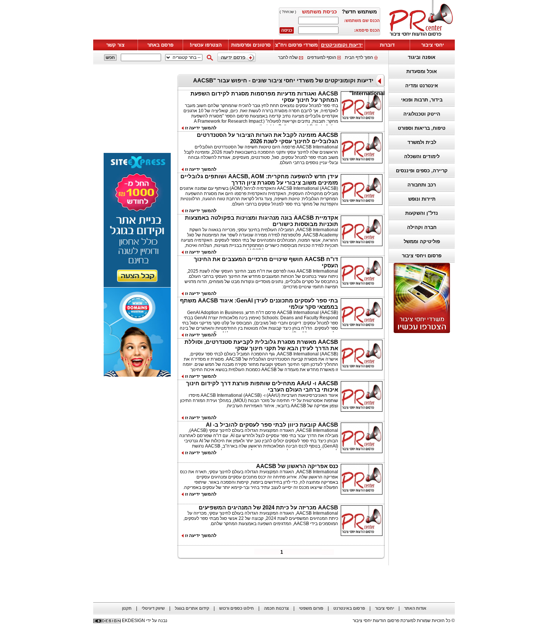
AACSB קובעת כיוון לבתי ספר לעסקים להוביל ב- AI (272, 424)
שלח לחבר (288, 57)
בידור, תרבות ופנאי (422, 100)
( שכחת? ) (288, 12)
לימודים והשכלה (422, 156)
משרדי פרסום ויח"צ (296, 45)
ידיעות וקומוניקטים (342, 45)
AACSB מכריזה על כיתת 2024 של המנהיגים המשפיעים (268, 507)
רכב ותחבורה (421, 185)
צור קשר (115, 45)
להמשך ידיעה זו (200, 128)
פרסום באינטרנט (349, 608)
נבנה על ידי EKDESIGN (144, 620)
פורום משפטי (311, 608)
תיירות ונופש (421, 199)
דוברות (387, 45)
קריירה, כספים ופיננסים (422, 170)
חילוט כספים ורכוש (236, 608)
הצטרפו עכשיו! (206, 45)
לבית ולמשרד (421, 142)
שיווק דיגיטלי (153, 608)
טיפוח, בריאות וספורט (421, 128)
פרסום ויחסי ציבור (421, 255)
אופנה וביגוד (421, 57)
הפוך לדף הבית (359, 57)
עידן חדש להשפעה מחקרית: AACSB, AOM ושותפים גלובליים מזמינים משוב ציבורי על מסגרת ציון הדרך (259, 179)
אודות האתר (415, 608)
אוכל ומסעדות (421, 71)
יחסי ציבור (432, 45)
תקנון (127, 608)
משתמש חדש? (359, 12)
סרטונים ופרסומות (251, 45)
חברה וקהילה (422, 227)
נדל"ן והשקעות (421, 213)
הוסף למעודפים (321, 57)
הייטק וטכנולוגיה (421, 114)
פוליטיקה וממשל (422, 241)
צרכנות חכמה (276, 608)
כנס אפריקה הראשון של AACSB (297, 466)
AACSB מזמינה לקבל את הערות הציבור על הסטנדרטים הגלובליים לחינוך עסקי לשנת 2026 (267, 138)
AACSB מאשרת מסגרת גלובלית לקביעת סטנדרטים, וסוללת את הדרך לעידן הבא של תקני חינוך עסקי (261, 345)
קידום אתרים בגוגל (192, 608)
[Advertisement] (182, 21)
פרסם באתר (160, 45)
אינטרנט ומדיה (421, 85)
